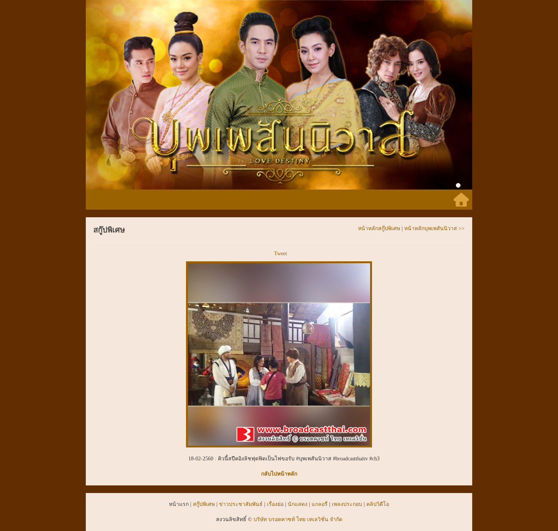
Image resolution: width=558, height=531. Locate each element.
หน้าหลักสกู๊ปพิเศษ (379, 228)
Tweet (280, 253)
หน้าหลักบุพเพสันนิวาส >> (434, 228)
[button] (115, 95)
